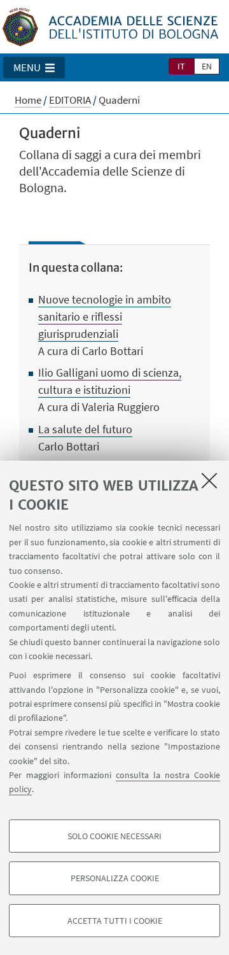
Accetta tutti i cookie (114, 920)
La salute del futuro (85, 429)
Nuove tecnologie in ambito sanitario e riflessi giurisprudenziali (104, 316)
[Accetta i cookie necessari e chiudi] (209, 480)
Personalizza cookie (115, 878)
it (181, 66)
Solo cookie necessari (114, 836)
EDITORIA (70, 100)
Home (28, 100)
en (207, 66)
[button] (34, 67)
